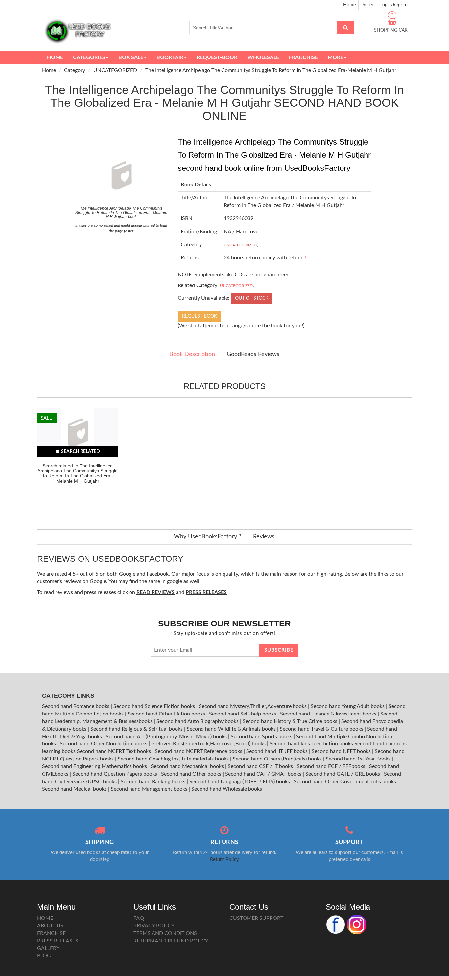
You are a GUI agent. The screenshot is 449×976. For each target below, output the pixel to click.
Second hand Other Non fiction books (104, 743)
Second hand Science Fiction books (154, 706)
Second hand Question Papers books (115, 774)
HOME (45, 918)
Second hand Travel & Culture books (322, 729)
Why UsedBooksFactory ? (207, 537)
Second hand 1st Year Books (359, 758)
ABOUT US (50, 925)
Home (349, 5)
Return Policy (224, 859)
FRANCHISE (51, 933)
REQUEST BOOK (199, 316)
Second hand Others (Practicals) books (278, 758)
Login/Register (394, 5)
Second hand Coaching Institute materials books (174, 758)
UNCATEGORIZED (115, 70)
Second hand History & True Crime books (291, 721)
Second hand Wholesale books (227, 789)
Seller (368, 5)
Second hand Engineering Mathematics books (95, 766)
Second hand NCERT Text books (114, 751)
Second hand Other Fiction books (167, 713)
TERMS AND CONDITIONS (165, 933)
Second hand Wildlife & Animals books (232, 729)
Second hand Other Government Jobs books (345, 781)
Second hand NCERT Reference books (199, 751)
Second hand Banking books (154, 781)
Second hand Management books (150, 789)
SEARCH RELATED (80, 451)
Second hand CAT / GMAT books (264, 774)
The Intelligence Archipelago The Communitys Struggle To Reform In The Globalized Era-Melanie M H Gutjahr (270, 70)
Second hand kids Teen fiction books (311, 743)
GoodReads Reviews (253, 354)
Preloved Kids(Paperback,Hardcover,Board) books (209, 743)
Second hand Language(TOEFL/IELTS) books (240, 781)
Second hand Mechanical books (188, 766)
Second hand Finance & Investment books (329, 713)
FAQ (138, 918)
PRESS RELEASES (57, 940)
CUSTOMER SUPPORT (256, 918)
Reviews (263, 537)
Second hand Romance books (76, 706)
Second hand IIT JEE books (277, 751)
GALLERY (48, 948)
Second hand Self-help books (243, 713)
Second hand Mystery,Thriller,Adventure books (253, 706)
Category (74, 70)
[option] (77, 462)
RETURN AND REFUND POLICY (170, 940)
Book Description (192, 354)
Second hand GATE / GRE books (343, 774)
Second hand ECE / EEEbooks (331, 766)
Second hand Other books (192, 774)
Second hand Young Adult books (348, 706)
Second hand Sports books (262, 736)
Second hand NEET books (342, 751)
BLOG (44, 955)
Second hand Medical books (75, 789)
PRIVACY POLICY (154, 925)
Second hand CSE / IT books (261, 766)
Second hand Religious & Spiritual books (137, 729)
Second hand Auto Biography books (198, 721)
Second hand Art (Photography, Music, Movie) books (167, 736)
